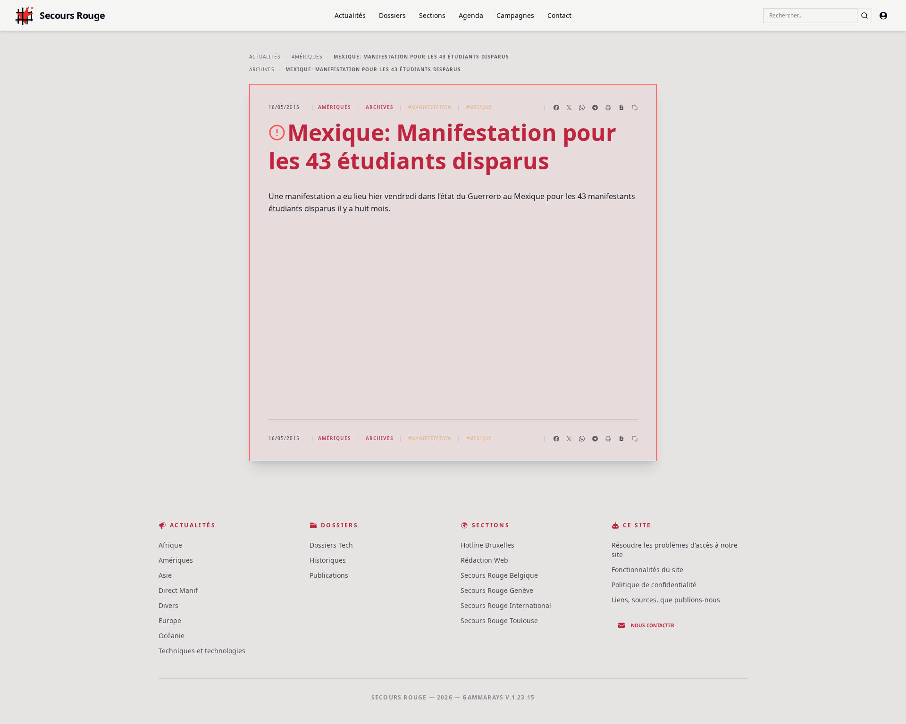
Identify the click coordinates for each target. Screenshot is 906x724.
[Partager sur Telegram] (595, 107)
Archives (261, 69)
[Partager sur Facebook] (556, 107)
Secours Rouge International (506, 605)
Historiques (328, 560)
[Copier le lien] (635, 107)
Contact (559, 15)
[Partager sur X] (569, 107)
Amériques (307, 56)
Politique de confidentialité (654, 584)
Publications (329, 575)
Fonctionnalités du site (647, 569)
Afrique (170, 545)
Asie (165, 575)
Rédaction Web (484, 560)
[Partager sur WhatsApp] (582, 107)
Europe (170, 620)
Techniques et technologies (202, 650)
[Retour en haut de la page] (885, 703)
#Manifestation (430, 107)
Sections (432, 15)
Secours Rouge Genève (497, 590)
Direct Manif (178, 590)
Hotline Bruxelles (487, 545)
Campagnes (515, 15)
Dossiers (392, 15)
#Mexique (479, 107)
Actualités (350, 15)
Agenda (471, 15)
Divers (168, 605)
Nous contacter (652, 625)
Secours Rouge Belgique (499, 575)
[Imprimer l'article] (608, 107)
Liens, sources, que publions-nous (666, 599)
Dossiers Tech (331, 545)
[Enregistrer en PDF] (621, 107)
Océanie (172, 635)
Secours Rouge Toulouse (499, 620)
